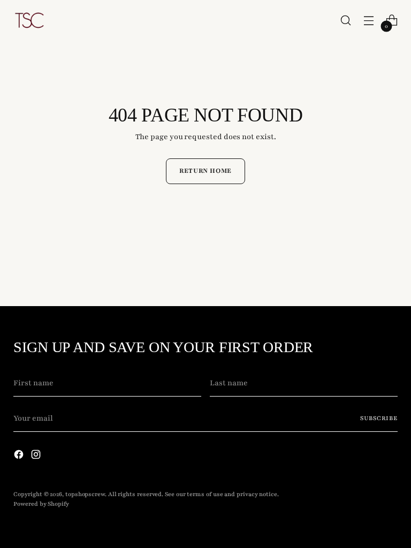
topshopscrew (85, 494)
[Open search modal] (346, 21)
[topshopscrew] (29, 20)
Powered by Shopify (41, 504)
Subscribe (378, 418)
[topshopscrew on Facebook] (19, 456)
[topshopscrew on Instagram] (37, 456)
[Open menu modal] (369, 21)
